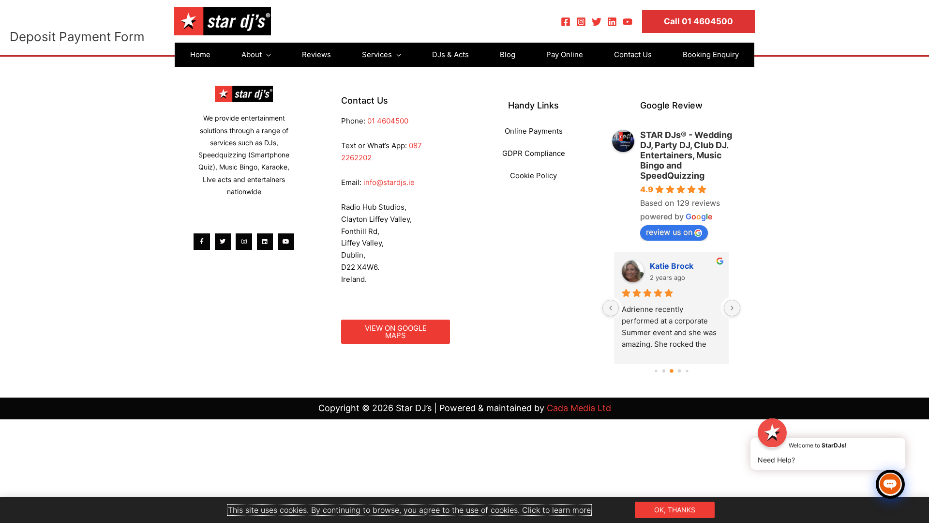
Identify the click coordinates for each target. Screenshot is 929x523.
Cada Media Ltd (579, 408)
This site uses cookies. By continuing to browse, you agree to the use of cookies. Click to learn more (409, 510)
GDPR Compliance (533, 153)
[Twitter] (596, 22)
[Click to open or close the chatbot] (890, 484)
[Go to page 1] (663, 371)
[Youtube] (286, 241)
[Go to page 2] (672, 371)
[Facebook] (565, 22)
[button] (698, 21)
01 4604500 (387, 120)
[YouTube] (627, 22)
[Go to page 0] (656, 371)
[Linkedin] (612, 22)
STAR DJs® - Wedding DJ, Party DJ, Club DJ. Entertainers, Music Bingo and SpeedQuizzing (686, 155)
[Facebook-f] (202, 241)
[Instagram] (581, 22)
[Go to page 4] (687, 371)
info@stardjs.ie (389, 182)
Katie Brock (671, 266)
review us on (669, 232)
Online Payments (534, 131)
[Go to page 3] (679, 371)
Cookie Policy (533, 175)
